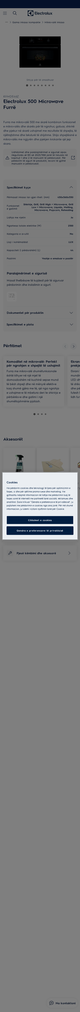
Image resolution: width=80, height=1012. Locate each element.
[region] (40, 506)
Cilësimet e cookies (40, 519)
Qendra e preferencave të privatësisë (40, 530)
